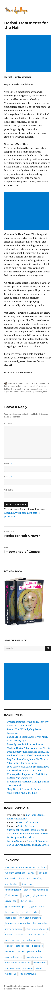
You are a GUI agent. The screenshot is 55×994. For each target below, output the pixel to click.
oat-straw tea (41, 389)
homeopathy (40, 923)
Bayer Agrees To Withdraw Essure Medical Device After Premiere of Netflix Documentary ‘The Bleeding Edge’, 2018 (28, 748)
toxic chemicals (33, 957)
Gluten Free (26, 901)
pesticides (37, 946)
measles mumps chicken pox (30, 934)
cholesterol (24, 878)
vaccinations (40, 962)
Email (8, 477)
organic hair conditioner (14, 392)
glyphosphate (36, 906)
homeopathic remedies (17, 923)
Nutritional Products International (25, 830)
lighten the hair (10, 389)
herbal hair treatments (38, 386)
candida (43, 873)
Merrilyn (11, 383)
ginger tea (10, 901)
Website (8, 490)
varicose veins (12, 968)
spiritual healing (13, 957)
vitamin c (40, 968)
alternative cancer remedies (20, 867)
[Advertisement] (28, 54)
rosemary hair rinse (34, 392)
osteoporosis (22, 946)
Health (34, 383)
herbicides (10, 918)
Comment (9, 423)
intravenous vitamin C (36, 929)
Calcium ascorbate (15, 873)
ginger (26, 895)
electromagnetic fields (36, 889)
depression (27, 884)
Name (8, 464)
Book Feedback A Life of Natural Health (28, 755)
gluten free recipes (15, 906)
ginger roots (39, 895)
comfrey (37, 878)
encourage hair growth (18, 386)
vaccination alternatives (17, 962)
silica (45, 392)
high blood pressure (30, 918)
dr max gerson (13, 889)
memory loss (12, 940)
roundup (10, 951)
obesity (9, 946)
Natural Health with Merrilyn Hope (19, 986)
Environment (12, 895)
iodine (8, 934)
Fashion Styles (15, 841)
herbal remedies (29, 912)
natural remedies (31, 940)
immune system (13, 929)
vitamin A (28, 968)
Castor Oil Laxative (27, 822)
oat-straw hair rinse (26, 389)
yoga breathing (28, 974)
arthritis (42, 867)
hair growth (11, 912)
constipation (11, 884)
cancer (32, 873)
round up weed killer (29, 951)
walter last (11, 974)
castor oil (10, 878)
